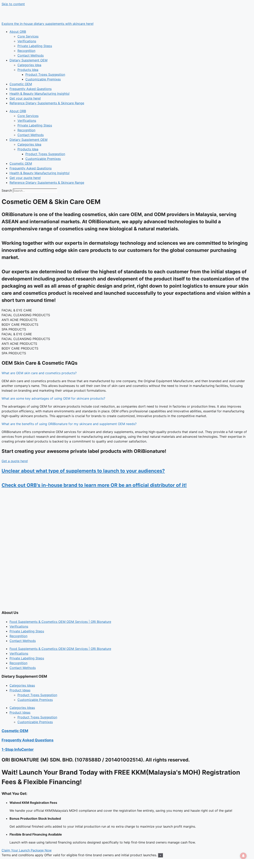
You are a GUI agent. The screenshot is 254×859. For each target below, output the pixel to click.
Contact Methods (30, 55)
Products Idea (27, 70)
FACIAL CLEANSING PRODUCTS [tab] (26, 315)
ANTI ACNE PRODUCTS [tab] (19, 320)
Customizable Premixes (43, 79)
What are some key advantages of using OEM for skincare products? (53, 398)
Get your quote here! (25, 98)
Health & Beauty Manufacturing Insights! (39, 94)
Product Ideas (20, 690)
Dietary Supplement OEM (28, 60)
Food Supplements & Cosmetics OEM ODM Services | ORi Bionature (60, 622)
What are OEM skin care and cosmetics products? (39, 373)
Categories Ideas (22, 685)
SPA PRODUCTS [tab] (14, 329)
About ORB (18, 32)
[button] (127, 373)
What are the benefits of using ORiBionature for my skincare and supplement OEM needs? (69, 424)
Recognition (26, 51)
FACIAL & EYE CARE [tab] (17, 310)
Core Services (27, 36)
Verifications (26, 41)
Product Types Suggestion (45, 74)
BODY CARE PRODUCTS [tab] (20, 325)
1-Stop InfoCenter (18, 749)
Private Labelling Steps (34, 46)
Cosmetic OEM (21, 84)
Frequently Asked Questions (31, 89)
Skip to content (13, 4)
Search (7, 190)
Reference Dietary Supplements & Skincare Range (47, 103)
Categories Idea (29, 65)
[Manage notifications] (243, 856)
